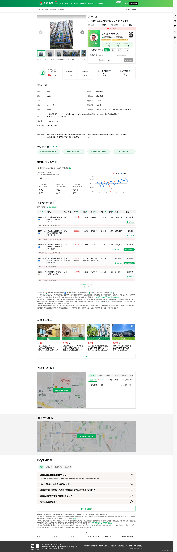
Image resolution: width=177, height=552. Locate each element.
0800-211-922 (58, 544)
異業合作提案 (138, 546)
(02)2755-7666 (53, 547)
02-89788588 (119, 37)
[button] (81, 285)
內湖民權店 (115, 33)
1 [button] (84, 286)
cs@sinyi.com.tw (74, 547)
